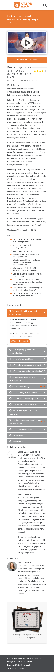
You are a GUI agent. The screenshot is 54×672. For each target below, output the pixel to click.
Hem (17, 20)
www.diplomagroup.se (16, 668)
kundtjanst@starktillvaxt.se (18, 665)
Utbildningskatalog (29, 20)
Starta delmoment (20, 341)
